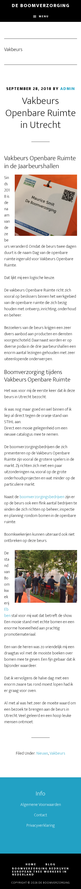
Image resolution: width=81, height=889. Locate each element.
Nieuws (42, 753)
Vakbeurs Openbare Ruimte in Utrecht (40, 113)
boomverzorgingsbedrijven (42, 496)
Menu (44, 16)
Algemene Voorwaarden (40, 804)
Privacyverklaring (40, 825)
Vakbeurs (57, 753)
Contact (40, 815)
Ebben (7, 612)
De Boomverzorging (41, 5)
